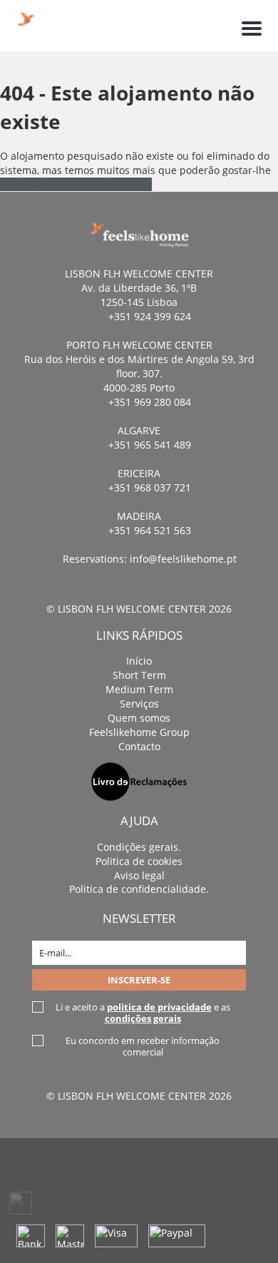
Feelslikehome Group (139, 732)
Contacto (139, 746)
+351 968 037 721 (149, 487)
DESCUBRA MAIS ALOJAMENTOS (76, 184)
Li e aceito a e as (143, 1012)
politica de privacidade (159, 1007)
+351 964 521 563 (149, 530)
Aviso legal (139, 875)
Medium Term (139, 689)
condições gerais (143, 1018)
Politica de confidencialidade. (139, 889)
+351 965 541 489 (149, 444)
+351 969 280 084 (149, 402)
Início (139, 661)
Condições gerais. (139, 847)
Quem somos (139, 718)
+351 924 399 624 (149, 316)
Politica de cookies (139, 861)
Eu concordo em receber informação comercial (143, 1046)
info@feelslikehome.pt (183, 559)
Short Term (139, 675)
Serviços (139, 703)
